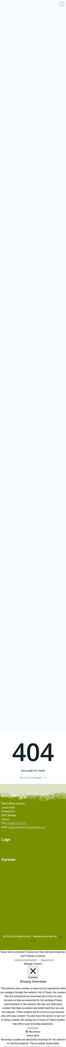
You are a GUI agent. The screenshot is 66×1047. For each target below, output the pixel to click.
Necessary (34, 1031)
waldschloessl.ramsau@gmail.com (26, 827)
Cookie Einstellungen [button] (25, 959)
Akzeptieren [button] (47, 959)
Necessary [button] (33, 1027)
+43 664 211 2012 (16, 823)
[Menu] (61, 4)
